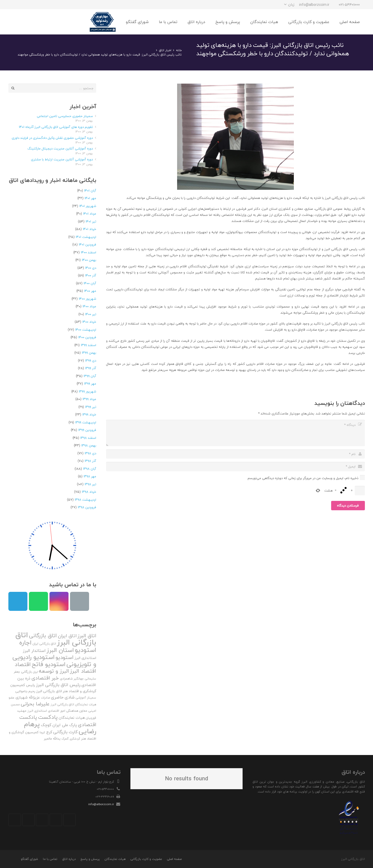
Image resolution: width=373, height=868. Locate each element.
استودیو (65, 657)
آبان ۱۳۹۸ (89, 468)
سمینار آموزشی (86, 697)
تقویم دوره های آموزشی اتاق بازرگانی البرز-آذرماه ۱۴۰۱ (56, 127)
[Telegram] (31, 4)
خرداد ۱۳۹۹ (89, 414)
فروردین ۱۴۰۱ (87, 244)
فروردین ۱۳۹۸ (87, 507)
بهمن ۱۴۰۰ (89, 260)
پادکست (48, 717)
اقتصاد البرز (83, 671)
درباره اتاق (69, 859)
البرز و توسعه (54, 671)
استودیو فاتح (48, 664)
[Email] (79, 601)
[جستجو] (25, 21)
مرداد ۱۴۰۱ (89, 213)
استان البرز (60, 650)
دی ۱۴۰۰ (90, 268)
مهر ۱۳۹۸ (89, 476)
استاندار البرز (34, 650)
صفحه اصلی (174, 859)
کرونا (42, 732)
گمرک (65, 738)
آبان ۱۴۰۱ (90, 190)
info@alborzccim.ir (101, 804)
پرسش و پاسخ (90, 859)
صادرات (45, 697)
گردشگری (75, 738)
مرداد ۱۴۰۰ (89, 306)
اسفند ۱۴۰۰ (88, 252)
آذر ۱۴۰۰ (90, 275)
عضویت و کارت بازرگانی (146, 859)
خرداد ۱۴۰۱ (89, 229)
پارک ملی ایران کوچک (59, 724)
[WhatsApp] (22, 4)
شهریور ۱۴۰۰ (87, 298)
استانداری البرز (85, 658)
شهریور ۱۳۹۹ (87, 391)
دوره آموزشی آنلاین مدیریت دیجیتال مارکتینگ (60, 148)
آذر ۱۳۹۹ (90, 368)
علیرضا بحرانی (35, 704)
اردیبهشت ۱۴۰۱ (86, 237)
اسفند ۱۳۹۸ (88, 438)
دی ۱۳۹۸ (90, 453)
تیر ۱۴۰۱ (91, 221)
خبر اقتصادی (45, 677)
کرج (49, 732)
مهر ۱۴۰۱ (90, 198)
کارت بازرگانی (65, 731)
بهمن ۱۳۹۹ (89, 352)
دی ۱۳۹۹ (90, 360)
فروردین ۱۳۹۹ (87, 430)
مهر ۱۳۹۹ (90, 383)
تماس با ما (50, 859)
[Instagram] (40, 4)
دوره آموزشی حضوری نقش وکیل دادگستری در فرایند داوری (52, 138)
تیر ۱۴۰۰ (90, 314)
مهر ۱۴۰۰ (90, 291)
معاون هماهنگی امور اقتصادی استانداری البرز (57, 710)
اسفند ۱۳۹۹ (88, 345)
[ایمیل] (13, 4)
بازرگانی (26, 671)
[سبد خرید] (14, 21)
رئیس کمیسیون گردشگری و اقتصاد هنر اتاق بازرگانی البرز (53, 688)
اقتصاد (23, 664)
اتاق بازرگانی (43, 635)
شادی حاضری (63, 697)
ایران (35, 671)
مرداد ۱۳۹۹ (89, 399)
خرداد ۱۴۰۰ (89, 322)
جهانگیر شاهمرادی (72, 678)
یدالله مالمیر (52, 738)
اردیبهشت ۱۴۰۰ (85, 329)
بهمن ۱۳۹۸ (88, 445)
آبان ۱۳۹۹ (89, 376)
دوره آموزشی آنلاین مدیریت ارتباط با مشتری (62, 159)
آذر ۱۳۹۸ (90, 461)
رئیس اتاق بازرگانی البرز (58, 684)
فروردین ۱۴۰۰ (87, 337)
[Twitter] (55, 820)
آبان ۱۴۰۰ (89, 283)
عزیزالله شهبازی (27, 697)
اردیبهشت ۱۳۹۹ (85, 422)
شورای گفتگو (29, 859)
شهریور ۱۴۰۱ (87, 206)
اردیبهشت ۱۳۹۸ (85, 499)
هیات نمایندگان (72, 717)
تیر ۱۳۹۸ (90, 484)
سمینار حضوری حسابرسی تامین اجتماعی (65, 116)
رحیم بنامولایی (25, 691)
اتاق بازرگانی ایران (44, 643)
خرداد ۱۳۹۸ (89, 492)
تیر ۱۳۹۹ (90, 407)
